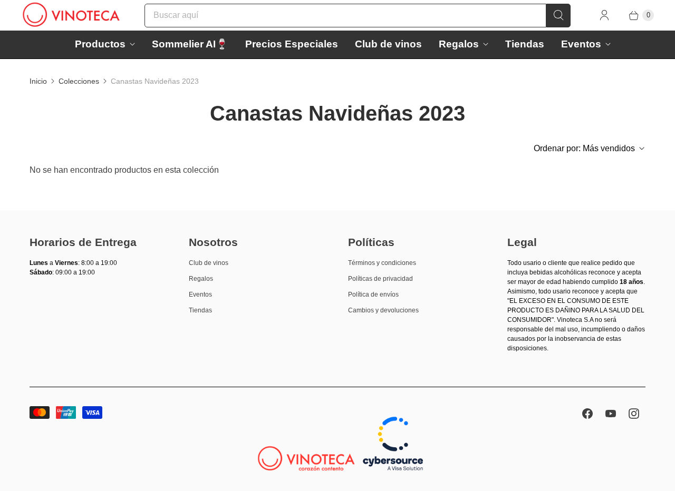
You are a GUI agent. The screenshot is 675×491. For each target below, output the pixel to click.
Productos (100, 44)
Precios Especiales (291, 44)
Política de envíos (373, 294)
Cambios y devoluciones (383, 310)
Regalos (459, 44)
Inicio (38, 81)
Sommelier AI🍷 (190, 44)
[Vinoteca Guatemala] (71, 15)
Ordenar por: (584, 148)
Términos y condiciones (382, 263)
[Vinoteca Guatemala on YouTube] (610, 413)
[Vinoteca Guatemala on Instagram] (633, 413)
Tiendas (524, 44)
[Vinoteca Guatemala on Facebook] (587, 413)
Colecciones (79, 81)
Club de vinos (388, 44)
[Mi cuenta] (604, 15)
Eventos (581, 44)
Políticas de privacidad (380, 278)
